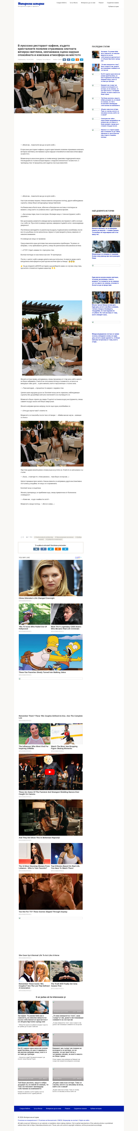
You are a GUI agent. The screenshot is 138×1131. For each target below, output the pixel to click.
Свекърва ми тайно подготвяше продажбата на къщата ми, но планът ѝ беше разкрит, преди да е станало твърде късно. (110, 122)
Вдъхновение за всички (65, 537)
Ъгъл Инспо (74, 3)
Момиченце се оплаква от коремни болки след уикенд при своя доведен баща (106, 256)
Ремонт (101, 3)
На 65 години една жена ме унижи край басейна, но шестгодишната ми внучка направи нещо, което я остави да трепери (33, 1051)
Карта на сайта (84, 1120)
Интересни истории (31, 3)
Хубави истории (113, 6)
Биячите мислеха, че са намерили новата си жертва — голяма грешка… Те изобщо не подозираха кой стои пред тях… (106, 231)
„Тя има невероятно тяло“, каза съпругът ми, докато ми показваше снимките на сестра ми (68, 1018)
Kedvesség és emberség (44, 537)
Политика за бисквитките (47, 1120)
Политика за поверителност (27, 1120)
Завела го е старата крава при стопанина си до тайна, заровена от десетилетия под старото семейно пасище (110, 133)
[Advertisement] (69, 25)
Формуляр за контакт (70, 1120)
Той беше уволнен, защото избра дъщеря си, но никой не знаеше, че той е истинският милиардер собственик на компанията (33, 1086)
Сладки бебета (61, 3)
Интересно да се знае (88, 3)
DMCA (60, 1120)
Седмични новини (113, 3)
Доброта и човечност (54, 539)
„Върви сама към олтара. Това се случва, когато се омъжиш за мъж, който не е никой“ (68, 1085)
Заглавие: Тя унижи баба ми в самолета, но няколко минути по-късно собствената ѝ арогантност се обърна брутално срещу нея (33, 1019)
